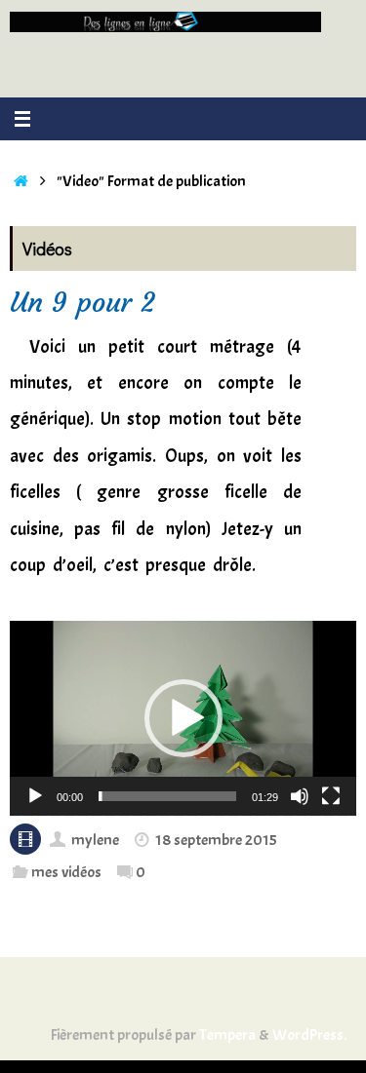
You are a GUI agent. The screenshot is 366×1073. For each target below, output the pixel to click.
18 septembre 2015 (216, 839)
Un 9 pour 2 (82, 303)
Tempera (227, 1034)
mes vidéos (66, 872)
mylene (95, 839)
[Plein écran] (331, 796)
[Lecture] (35, 796)
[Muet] (299, 796)
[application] (183, 718)
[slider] (167, 796)
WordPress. (309, 1034)
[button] (183, 718)
